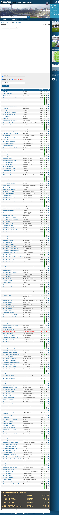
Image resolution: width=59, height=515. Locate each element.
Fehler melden (18, 513)
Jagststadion (5, 118)
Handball (14, 19)
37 (48, 505)
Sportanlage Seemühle (8, 240)
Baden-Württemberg (17, 22)
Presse (28, 513)
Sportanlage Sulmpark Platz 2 (9, 452)
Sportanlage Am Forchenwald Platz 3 (11, 436)
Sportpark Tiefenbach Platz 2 (9, 469)
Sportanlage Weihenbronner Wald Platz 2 (11, 354)
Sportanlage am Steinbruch (9, 225)
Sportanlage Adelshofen (8, 223)
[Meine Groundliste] (56, 2)
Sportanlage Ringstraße (8, 343)
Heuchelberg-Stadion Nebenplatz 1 (10, 133)
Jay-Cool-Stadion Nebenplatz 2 (9, 425)
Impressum (39, 513)
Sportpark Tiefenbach (7, 276)
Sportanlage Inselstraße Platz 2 (9, 197)
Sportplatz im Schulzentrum (9, 399)
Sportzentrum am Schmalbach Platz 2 (11, 483)
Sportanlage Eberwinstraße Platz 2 (10, 442)
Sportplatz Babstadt (7, 278)
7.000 (44, 498)
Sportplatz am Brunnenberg (9, 389)
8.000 (44, 499)
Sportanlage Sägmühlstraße (9, 323)
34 (48, 506)
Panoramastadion (7, 221)
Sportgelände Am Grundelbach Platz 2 (11, 454)
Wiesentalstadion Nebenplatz (9, 176)
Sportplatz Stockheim (7, 308)
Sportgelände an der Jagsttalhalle (10, 106)
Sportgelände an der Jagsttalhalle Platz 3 (11, 362)
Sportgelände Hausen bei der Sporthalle (11, 368)
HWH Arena (5, 91)
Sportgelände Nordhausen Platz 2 (10, 378)
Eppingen (29, 495)
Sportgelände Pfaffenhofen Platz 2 (10, 467)
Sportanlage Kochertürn (8, 231)
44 (48, 499)
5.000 (44, 505)
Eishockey (25, 19)
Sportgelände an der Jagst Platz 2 (10, 360)
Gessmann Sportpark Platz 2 (9, 333)
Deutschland (9, 22)
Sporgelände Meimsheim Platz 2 (10, 433)
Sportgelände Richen (7, 268)
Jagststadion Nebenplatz (8, 421)
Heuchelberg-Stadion (7, 102)
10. (2, 506)
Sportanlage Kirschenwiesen (9, 151)
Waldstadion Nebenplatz (8, 415)
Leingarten (30, 505)
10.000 (44, 495)
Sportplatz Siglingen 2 (7, 406)
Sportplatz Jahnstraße (7, 481)
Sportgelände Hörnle (7, 371)
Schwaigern (30, 502)
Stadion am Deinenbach (8, 99)
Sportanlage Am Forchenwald (9, 141)
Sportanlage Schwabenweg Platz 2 (10, 348)
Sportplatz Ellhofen (7, 282)
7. (2, 502)
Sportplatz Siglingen (7, 304)
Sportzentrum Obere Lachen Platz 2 (10, 168)
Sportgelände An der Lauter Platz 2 (10, 456)
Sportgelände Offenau (7, 199)
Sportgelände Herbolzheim (8, 259)
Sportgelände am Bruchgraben (9, 246)
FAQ (24, 513)
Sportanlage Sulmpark (7, 158)
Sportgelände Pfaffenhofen (8, 266)
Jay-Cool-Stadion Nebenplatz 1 (9, 183)
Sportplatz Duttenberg (7, 280)
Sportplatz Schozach (7, 302)
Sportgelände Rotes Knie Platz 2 (10, 272)
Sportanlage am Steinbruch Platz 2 (10, 440)
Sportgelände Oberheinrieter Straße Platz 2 (12, 381)
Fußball (5, 19)
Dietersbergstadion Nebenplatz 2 (10, 419)
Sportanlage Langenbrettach (9, 234)
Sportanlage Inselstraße (8, 195)
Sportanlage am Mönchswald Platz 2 (10, 438)
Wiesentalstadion (6, 95)
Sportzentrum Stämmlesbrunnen (10, 129)
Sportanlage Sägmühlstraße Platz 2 (10, 238)
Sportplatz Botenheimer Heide (9, 201)
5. (2, 499)
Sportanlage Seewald (7, 242)
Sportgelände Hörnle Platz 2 (9, 373)
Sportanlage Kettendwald (8, 227)
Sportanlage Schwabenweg (9, 346)
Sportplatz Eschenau (7, 473)
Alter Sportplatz (6, 417)
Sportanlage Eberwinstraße (9, 193)
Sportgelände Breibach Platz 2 (9, 366)
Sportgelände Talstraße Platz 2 (9, 160)
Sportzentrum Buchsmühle (8, 329)
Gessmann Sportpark (7, 179)
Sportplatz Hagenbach (7, 479)
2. (2, 495)
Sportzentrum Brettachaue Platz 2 (10, 485)
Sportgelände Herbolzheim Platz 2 (10, 465)
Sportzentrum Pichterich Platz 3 (9, 137)
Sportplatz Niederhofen (8, 206)
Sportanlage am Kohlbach (8, 339)
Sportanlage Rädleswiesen (8, 236)
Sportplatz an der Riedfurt (8, 162)
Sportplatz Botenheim (7, 393)
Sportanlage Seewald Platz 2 (9, 244)
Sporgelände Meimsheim (8, 191)
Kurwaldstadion (6, 187)
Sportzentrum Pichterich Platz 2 (9, 170)
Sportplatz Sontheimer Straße (9, 306)
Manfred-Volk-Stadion (7, 93)
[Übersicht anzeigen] (49, 89)
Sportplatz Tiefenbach (7, 410)
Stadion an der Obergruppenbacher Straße (12, 131)
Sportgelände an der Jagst (8, 210)
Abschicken (5, 86)
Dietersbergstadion (7, 116)
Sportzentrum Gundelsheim (9, 127)
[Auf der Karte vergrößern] (48, 91)
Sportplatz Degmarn (7, 395)
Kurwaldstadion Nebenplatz (9, 427)
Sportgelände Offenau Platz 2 (9, 383)
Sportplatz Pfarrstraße (7, 300)
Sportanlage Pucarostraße (8, 156)
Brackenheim (30, 498)
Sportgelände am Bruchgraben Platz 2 (11, 248)
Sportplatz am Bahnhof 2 (8, 471)
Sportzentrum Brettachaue (8, 124)
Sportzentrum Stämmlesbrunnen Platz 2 (11, 208)
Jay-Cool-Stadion (6, 110)
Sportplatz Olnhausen (7, 298)
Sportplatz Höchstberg (7, 291)
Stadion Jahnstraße (7, 172)
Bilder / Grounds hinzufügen (7, 513)
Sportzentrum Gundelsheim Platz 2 (10, 316)
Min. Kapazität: (6, 75)
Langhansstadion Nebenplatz (9, 335)
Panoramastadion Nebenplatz (9, 429)
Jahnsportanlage (6, 149)
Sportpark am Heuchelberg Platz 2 (10, 387)
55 (48, 498)
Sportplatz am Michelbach (8, 391)
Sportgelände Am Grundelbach (9, 358)
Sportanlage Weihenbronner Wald (10, 352)
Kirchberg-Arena (6, 185)
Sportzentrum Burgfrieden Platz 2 (10, 314)
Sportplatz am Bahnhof (8, 122)
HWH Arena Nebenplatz (8, 181)
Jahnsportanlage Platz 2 (8, 423)
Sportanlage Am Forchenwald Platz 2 (11, 337)
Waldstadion (5, 108)
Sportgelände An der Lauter (9, 364)
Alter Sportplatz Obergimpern (9, 331)
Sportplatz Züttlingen (7, 164)
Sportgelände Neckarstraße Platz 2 (10, 325)
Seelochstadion (6, 431)
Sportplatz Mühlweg (7, 204)
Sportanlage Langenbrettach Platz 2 (10, 444)
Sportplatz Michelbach (7, 401)
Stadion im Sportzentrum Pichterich (10, 97)
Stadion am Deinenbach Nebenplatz (10, 318)
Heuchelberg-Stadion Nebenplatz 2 (10, 219)
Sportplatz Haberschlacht (8, 397)
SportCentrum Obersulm (8, 356)
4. (2, 498)
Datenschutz (46, 513)
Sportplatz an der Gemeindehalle (10, 212)
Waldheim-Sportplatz (7, 174)
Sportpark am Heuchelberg (8, 145)
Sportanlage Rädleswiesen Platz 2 (10, 448)
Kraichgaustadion (6, 104)
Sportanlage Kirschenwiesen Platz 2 (10, 154)
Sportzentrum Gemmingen (8, 166)
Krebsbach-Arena (6, 135)
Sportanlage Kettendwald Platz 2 (10, 229)
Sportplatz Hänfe (6, 288)
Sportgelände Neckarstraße (9, 261)
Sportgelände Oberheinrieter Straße (10, 264)
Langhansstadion (6, 139)
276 (48, 495)
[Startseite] (8, 3)
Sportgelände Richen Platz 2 (9, 385)
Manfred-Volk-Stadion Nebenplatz (10, 189)
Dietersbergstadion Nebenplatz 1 (10, 217)
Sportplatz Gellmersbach (8, 284)
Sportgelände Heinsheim (8, 460)
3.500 (44, 506)
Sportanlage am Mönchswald (9, 143)
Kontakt (33, 513)
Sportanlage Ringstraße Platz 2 (9, 450)
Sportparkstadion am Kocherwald (10, 120)
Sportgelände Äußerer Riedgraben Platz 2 (12, 458)
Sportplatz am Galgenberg (8, 215)
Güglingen (29, 499)
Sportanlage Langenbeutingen (9, 341)
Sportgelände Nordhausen (8, 375)
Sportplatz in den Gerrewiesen (9, 293)
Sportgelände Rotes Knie (8, 270)
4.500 (44, 502)
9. (2, 505)
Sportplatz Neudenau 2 (8, 403)
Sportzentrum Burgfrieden (8, 312)
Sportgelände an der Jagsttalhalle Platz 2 (11, 250)
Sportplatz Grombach (7, 286)
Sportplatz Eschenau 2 (8, 475)
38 (48, 502)
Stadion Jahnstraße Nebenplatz (9, 321)
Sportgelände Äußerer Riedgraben (10, 252)
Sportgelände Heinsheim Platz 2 (10, 463)
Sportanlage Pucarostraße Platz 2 (10, 446)
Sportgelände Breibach (8, 254)
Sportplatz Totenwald (7, 310)
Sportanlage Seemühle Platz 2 (9, 350)
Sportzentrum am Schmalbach (9, 112)
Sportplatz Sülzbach (7, 408)
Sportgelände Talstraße (8, 274)
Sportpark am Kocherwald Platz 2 (10, 147)
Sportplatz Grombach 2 (8, 477)
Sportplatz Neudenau (7, 327)
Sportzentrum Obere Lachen (9, 114)
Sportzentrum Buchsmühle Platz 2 (10, 488)
